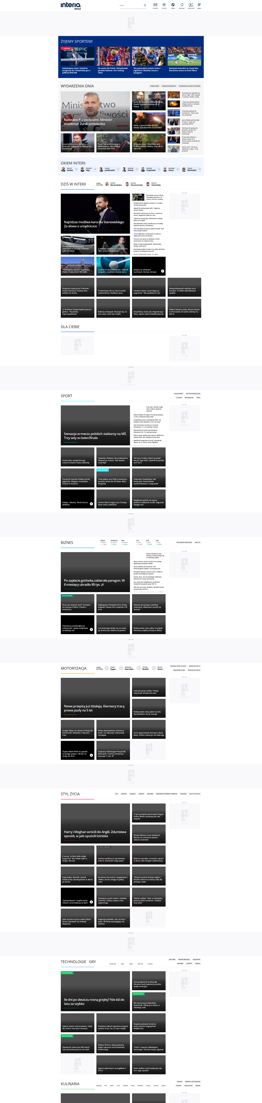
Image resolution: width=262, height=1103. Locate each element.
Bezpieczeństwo (184, 1037)
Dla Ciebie (70, 326)
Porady (141, 871)
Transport (196, 1037)
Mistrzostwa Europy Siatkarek (189, 86)
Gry (92, 1039)
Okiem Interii (154, 86)
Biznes (67, 619)
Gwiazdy (133, 871)
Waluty (197, 620)
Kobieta (124, 871)
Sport (66, 473)
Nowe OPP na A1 (194, 743)
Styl (116, 871)
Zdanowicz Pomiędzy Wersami (166, 871)
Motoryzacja (73, 745)
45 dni (111, 8)
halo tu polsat (194, 871)
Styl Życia (70, 871)
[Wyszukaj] (145, 5)
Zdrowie (150, 871)
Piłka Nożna (178, 471)
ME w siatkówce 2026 (193, 471)
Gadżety (188, 1041)
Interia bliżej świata (169, 86)
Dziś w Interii (73, 184)
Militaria (172, 1037)
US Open (176, 475)
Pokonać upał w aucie (178, 743)
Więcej (196, 475)
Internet (179, 1041)
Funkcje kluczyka (194, 747)
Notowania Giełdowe (184, 620)
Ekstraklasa (186, 475)
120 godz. (105, 8)
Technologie (73, 1039)
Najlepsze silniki (179, 747)
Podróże (183, 871)
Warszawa (94, 8)
